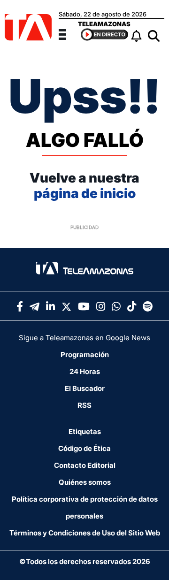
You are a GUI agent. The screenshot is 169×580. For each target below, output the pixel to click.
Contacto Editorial (84, 465)
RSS (84, 405)
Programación (85, 354)
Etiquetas (85, 431)
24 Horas (84, 371)
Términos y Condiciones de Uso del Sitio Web (84, 532)
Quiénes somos (85, 482)
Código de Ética (84, 448)
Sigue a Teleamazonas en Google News (84, 337)
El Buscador (85, 388)
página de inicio (85, 193)
